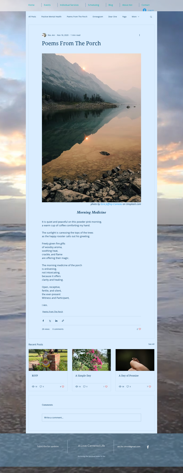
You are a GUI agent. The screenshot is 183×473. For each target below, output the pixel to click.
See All (151, 344)
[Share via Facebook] (43, 320)
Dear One (112, 16)
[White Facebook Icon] (148, 447)
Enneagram (98, 16)
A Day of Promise (129, 375)
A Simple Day (83, 375)
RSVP (35, 375)
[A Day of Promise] (135, 360)
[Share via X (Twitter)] (49, 320)
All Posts (32, 16)
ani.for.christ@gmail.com (128, 446)
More (134, 16)
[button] (151, 17)
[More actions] (139, 35)
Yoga (124, 16)
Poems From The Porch (77, 16)
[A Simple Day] (91, 360)
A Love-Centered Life (91, 445)
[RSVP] (48, 360)
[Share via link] (63, 320)
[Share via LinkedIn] (56, 320)
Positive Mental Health (51, 16)
